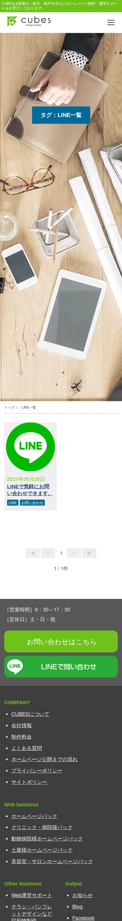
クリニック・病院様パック (42, 827)
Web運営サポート (31, 895)
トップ (9, 407)
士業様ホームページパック (42, 849)
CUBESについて (30, 713)
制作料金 (21, 736)
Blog (77, 906)
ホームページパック (34, 815)
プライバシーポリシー (36, 770)
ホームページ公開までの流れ (44, 759)
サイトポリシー (29, 781)
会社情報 (21, 725)
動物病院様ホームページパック (47, 838)
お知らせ (82, 895)
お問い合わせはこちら (62, 641)
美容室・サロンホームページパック (52, 861)
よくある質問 (26, 747)
